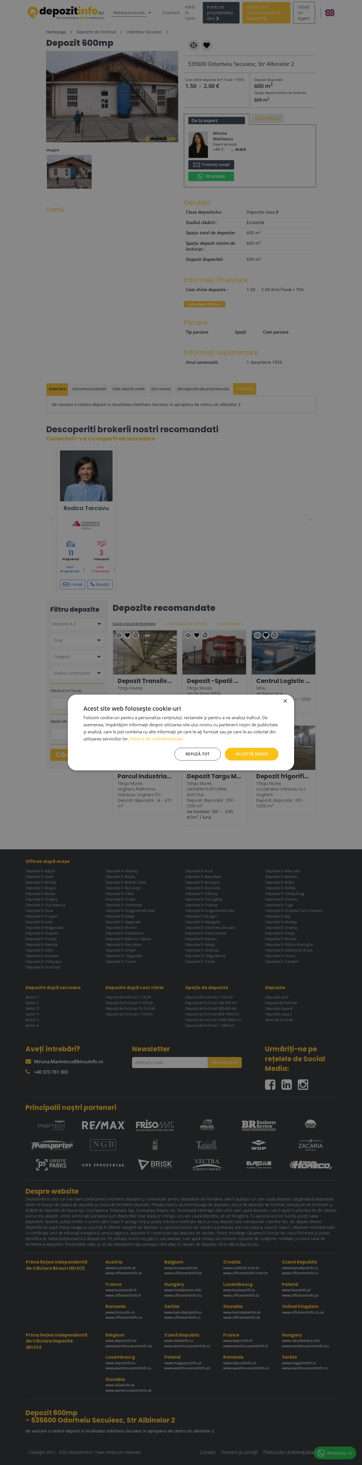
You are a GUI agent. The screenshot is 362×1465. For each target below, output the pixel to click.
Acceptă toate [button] (252, 754)
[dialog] (181, 732)
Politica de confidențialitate (156, 739)
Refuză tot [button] (198, 754)
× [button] (285, 701)
